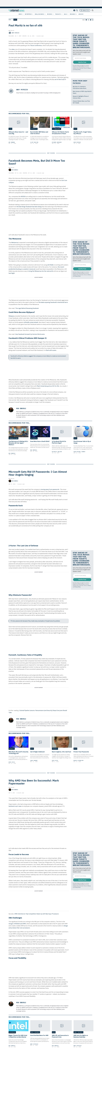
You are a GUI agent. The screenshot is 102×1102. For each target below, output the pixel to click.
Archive (80, 14)
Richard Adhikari (57, 142)
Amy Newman (12, 142)
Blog (65, 14)
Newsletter (86, 10)
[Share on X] (88, 19)
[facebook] (74, 10)
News (20, 14)
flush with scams (51, 350)
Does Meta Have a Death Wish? (40, 441)
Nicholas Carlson (57, 451)
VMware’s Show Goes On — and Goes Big (18, 132)
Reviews (49, 14)
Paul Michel (24, 1098)
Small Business (39, 14)
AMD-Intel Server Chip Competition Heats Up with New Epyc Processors (36, 914)
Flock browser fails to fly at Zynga (82, 442)
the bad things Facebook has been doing (29, 206)
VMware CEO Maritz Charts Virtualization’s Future (60, 132)
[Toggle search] (92, 10)
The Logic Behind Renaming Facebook (27, 308)
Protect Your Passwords (81, 752)
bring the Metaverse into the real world (41, 271)
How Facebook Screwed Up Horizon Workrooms (30, 334)
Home (10, 19)
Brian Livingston (78, 760)
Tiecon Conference (36, 45)
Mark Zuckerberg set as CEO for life (48, 386)
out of (60, 79)
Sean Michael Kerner (79, 451)
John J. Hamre (61, 1098)
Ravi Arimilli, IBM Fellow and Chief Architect (39, 132)
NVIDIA (23, 196)
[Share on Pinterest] (90, 19)
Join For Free (82, 62)
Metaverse (14, 242)
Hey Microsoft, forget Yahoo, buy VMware (83, 132)
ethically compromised (31, 322)
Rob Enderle (15, 169)
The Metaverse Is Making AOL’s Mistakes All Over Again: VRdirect (18, 443)
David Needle (77, 142)
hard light (12, 273)
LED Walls (50, 265)
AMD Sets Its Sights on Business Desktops (81, 1036)
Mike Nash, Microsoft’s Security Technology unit (18, 752)
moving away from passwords (50, 489)
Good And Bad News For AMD (39, 1035)
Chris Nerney (34, 760)
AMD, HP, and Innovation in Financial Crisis (60, 1036)
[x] (77, 10)
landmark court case (15, 806)
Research (73, 14)
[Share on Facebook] (86, 19)
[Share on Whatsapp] (92, 19)
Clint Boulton (34, 142)
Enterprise (28, 14)
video (13, 49)
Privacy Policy (77, 69)
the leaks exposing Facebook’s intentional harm (53, 302)
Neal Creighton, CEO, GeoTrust (61, 752)
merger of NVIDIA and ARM (17, 924)
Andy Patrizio (14, 33)
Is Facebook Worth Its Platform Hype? (59, 442)
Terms (89, 68)
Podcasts (58, 14)
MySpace (11, 316)
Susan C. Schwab (29, 1090)
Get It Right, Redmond (37, 752)
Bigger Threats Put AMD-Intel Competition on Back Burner (18, 1036)
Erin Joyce (12, 762)
